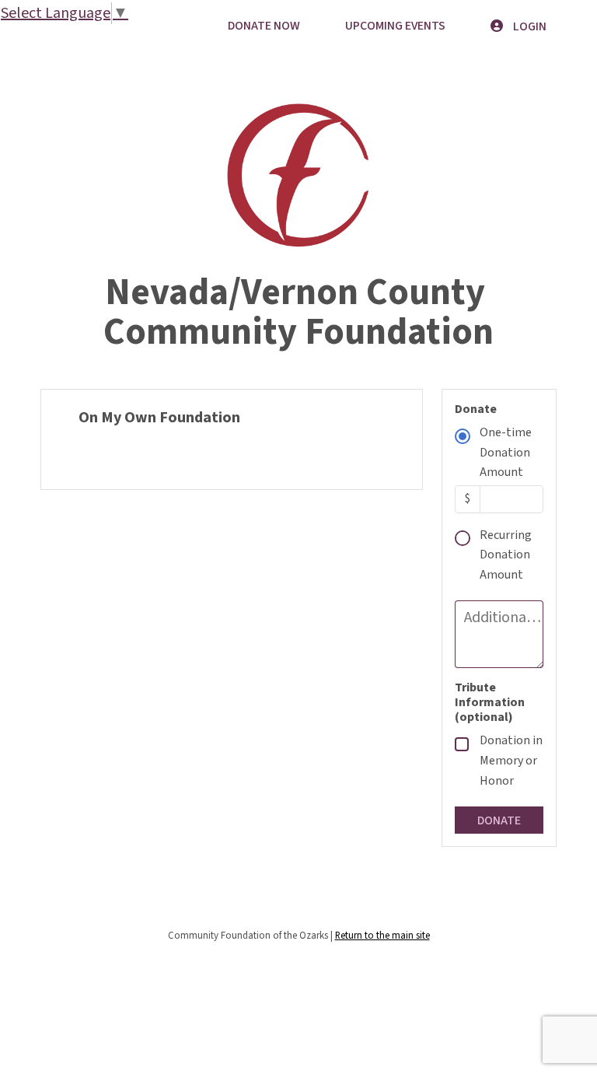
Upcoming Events (395, 25)
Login (528, 26)
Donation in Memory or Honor (511, 760)
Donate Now (264, 25)
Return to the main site (382, 936)
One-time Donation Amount (506, 452)
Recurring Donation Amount (506, 555)
